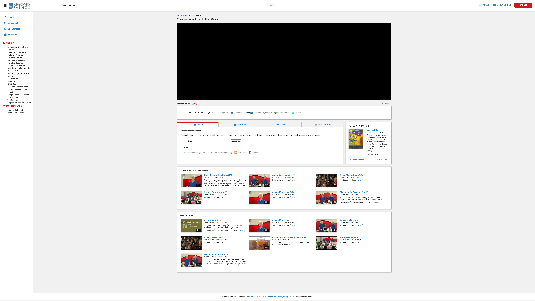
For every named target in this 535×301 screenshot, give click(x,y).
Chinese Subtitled (15, 110)
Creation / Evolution (16, 66)
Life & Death (12, 84)
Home (179, 15)
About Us (250, 297)
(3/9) (351, 175)
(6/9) (354, 192)
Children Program (15, 55)
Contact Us (271, 297)
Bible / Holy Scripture (16, 52)
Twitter (297, 113)
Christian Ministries (16, 60)
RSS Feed (242, 153)
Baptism (11, 50)
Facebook (238, 113)
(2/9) (283, 175)
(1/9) (218, 175)
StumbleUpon (283, 113)
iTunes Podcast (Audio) (221, 153)
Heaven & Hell (13, 71)
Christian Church (14, 58)
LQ (192, 104)
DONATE (523, 5)
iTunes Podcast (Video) (195, 153)
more (293, 180)
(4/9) (215, 192)
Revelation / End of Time (18, 89)
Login (291, 297)
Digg (226, 113)
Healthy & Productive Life (18, 68)
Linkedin (257, 113)
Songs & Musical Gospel (18, 95)
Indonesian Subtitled (16, 113)
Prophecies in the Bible (17, 87)
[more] (369, 151)
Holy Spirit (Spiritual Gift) (18, 73)
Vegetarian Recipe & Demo (19, 103)
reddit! (269, 113)
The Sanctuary (13, 100)
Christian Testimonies (17, 63)
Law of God (12, 81)
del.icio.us (215, 113)
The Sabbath (12, 97)
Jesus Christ (12, 79)
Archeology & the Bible (17, 47)
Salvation (11, 92)
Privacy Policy (282, 297)
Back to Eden (373, 130)
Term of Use (261, 297)
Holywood (11, 76)
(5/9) (283, 192)
